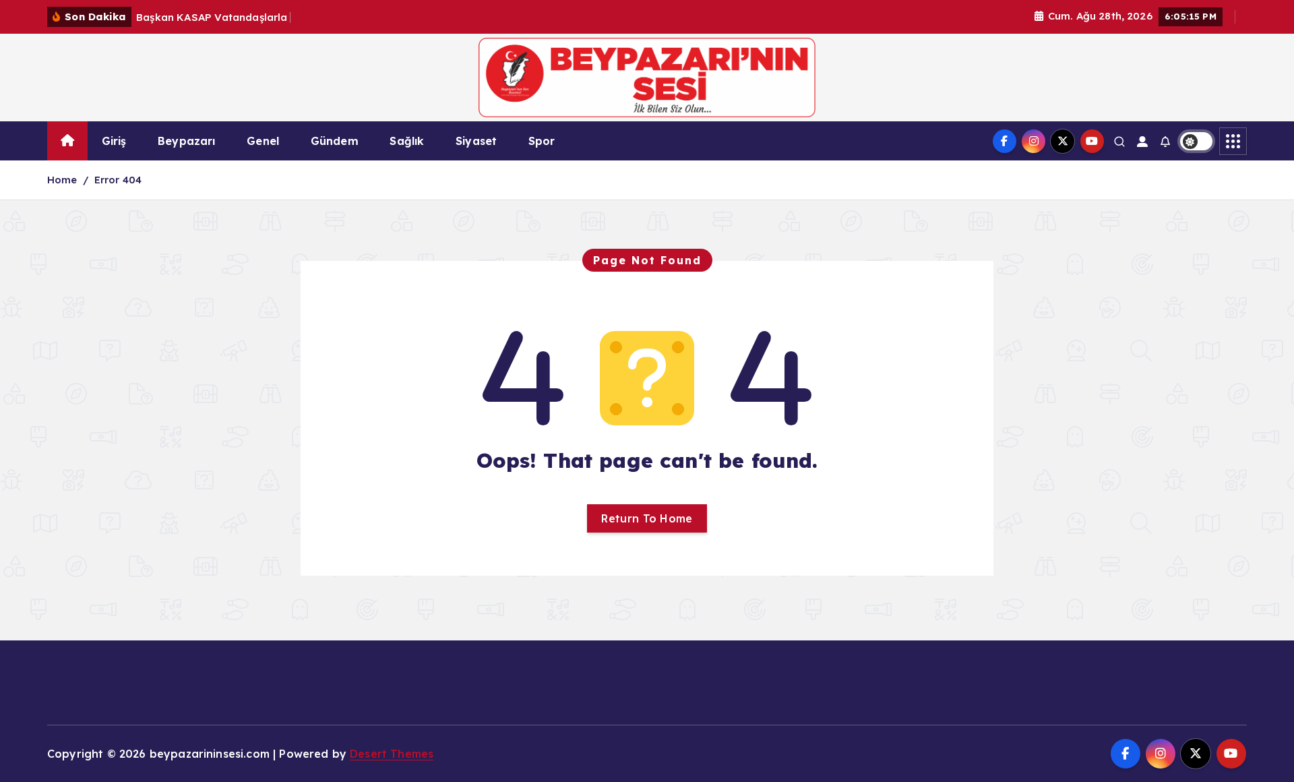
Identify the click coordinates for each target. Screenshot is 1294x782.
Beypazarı (186, 141)
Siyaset (476, 141)
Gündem (335, 141)
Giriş (114, 141)
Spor (541, 141)
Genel (263, 141)
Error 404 (118, 179)
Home (62, 179)
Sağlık (407, 141)
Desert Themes (391, 753)
